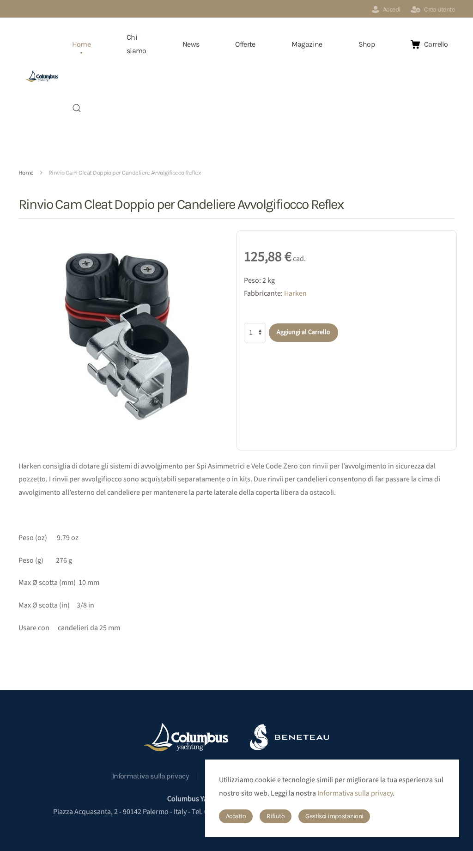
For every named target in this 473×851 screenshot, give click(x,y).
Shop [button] (366, 44)
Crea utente (439, 9)
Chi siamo (136, 44)
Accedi (391, 9)
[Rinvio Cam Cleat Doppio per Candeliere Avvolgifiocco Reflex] (126, 335)
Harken (295, 293)
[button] (76, 108)
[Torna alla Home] (41, 76)
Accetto (236, 816)
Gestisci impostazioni (334, 816)
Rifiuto (276, 816)
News (190, 44)
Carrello (436, 44)
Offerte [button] (245, 44)
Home (81, 44)
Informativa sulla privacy (150, 776)
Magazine (306, 44)
